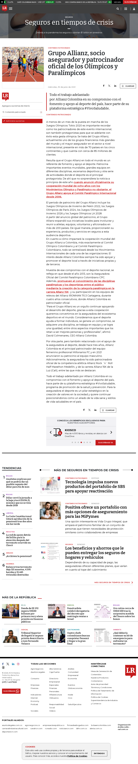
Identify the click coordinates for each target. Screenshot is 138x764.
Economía (72, 678)
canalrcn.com (36, 728)
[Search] (118, 9)
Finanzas (34, 688)
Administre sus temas (15, 121)
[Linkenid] (14, 664)
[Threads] (4, 668)
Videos (52, 711)
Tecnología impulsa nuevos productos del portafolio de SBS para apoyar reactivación (95, 487)
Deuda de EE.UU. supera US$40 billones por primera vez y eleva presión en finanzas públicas (32, 615)
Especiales (54, 685)
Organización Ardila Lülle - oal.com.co (124, 727)
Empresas (35, 685)
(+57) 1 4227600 (9, 682)
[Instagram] (19, 664)
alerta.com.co (96, 728)
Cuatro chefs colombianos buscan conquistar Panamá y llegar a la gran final (78, 638)
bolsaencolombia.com (101, 725)
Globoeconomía (75, 688)
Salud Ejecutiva (74, 704)
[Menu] (11, 8)
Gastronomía (73, 630)
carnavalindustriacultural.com (15, 728)
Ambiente (117, 630)
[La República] (4, 8)
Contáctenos (96, 681)
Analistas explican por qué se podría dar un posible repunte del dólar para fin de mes (18, 483)
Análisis (9, 553)
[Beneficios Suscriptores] (126, 8)
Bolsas (9, 476)
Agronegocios (37, 669)
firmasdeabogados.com (77, 725)
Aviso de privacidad (99, 684)
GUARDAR (129, 86)
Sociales (34, 711)
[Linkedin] (115, 86)
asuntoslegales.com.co (12, 725)
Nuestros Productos (99, 678)
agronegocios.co (32, 725)
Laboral (9, 513)
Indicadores (36, 695)
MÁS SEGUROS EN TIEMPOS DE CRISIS (112, 582)
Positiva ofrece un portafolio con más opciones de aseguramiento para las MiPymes (96, 512)
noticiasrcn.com (66, 728)
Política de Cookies (77, 756)
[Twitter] (109, 86)
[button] (50, 432)
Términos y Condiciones (101, 687)
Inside (70, 695)
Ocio (70, 698)
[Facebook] (103, 86)
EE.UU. (23, 605)
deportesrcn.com (10, 732)
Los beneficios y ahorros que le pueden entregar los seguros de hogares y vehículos (95, 553)
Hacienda (10, 564)
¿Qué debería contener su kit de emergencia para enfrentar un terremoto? (123, 638)
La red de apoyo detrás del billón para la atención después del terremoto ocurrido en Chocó (18, 540)
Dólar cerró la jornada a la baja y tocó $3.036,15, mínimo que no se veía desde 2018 (19, 501)
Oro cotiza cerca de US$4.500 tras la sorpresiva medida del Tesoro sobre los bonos (124, 613)
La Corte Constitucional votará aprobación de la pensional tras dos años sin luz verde (19, 520)
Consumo (35, 678)
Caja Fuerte (54, 672)
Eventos (71, 685)
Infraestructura (55, 695)
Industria (10, 532)
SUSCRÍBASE (130, 2)
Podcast (34, 704)
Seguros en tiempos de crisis (69, 22)
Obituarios (53, 698)
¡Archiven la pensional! (19, 556)
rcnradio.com (51, 728)
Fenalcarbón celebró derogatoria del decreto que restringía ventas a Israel (78, 613)
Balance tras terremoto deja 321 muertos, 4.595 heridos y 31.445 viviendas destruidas (19, 571)
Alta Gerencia (55, 669)
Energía (70, 605)
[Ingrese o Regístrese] (134, 9)
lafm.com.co (81, 728)
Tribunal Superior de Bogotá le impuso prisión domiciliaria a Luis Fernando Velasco (32, 638)
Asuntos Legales (38, 672)
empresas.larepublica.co (53, 725)
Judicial (24, 630)
